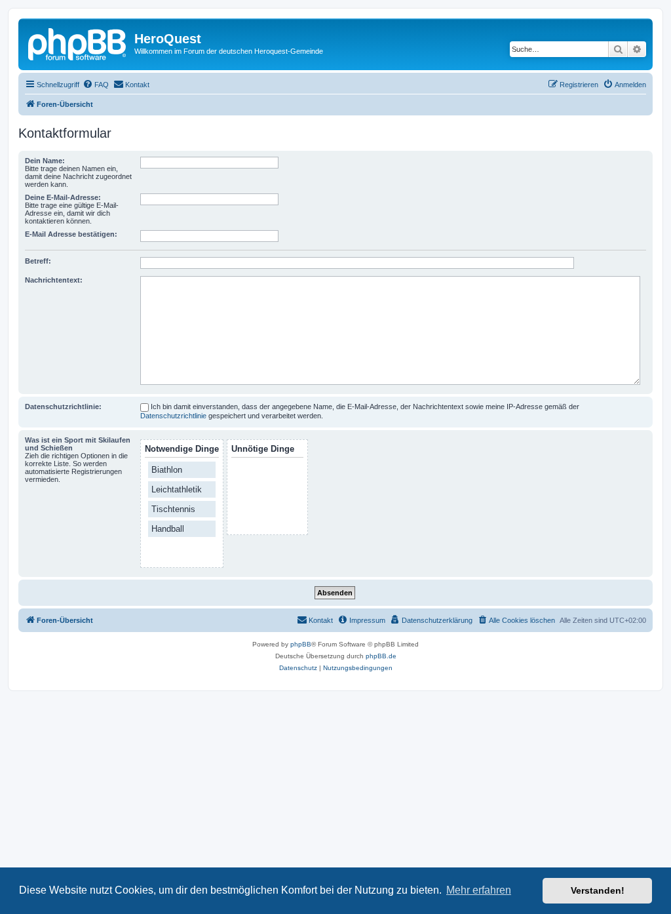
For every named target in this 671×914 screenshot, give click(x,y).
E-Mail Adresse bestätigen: (71, 234)
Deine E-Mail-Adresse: (63, 197)
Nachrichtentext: (54, 280)
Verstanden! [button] (597, 890)
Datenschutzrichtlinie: (63, 406)
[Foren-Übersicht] (78, 43)
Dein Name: (45, 161)
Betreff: (38, 261)
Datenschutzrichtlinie (173, 416)
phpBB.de (381, 656)
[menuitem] (96, 84)
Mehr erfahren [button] (478, 890)
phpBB (300, 644)
